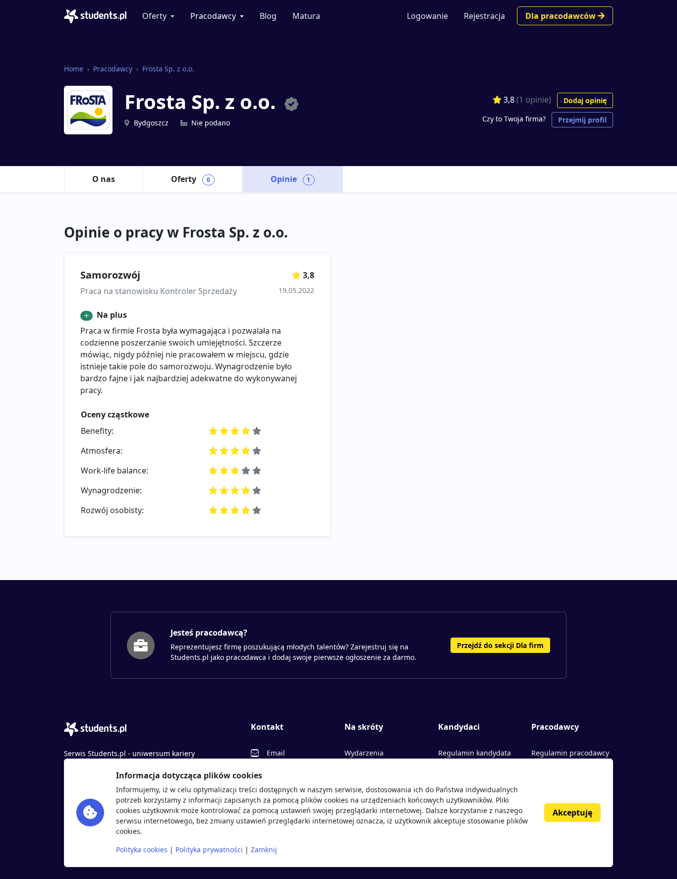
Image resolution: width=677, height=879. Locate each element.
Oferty (154, 15)
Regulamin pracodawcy (570, 753)
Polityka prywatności (209, 849)
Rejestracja (484, 15)
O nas (103, 179)
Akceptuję (572, 812)
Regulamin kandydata (474, 753)
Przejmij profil (582, 119)
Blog (268, 15)
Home (73, 68)
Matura (306, 15)
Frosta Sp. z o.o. (168, 68)
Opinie (291, 179)
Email (276, 753)
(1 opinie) (533, 99)
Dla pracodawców (561, 15)
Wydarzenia (364, 753)
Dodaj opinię (585, 100)
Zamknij (264, 849)
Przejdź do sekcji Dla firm (500, 645)
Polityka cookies (142, 849)
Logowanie (427, 15)
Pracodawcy (213, 15)
